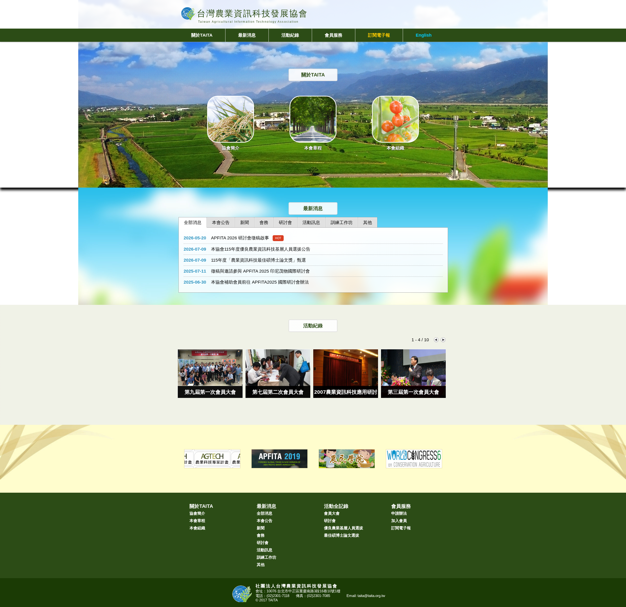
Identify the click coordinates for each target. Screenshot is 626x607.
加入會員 (399, 521)
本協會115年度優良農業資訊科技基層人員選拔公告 (260, 249)
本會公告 (264, 521)
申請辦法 (399, 513)
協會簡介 (197, 513)
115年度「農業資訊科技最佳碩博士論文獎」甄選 (258, 260)
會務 (261, 535)
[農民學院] (347, 465)
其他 (261, 565)
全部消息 (264, 513)
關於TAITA (201, 35)
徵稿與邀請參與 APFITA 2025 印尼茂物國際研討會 (260, 271)
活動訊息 (264, 550)
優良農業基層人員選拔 (343, 528)
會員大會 (332, 513)
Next (443, 340)
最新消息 (247, 35)
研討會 (262, 543)
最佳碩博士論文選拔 (341, 535)
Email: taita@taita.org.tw (366, 596)
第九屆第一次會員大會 (210, 392)
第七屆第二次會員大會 (278, 392)
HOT (278, 238)
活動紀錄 (290, 35)
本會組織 (197, 528)
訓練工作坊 (266, 557)
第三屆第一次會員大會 (413, 392)
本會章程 (197, 521)
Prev (436, 340)
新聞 (261, 528)
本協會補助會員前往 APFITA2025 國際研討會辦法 (260, 282)
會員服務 (333, 35)
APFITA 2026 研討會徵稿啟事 (240, 237)
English (424, 35)
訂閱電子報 (379, 35)
